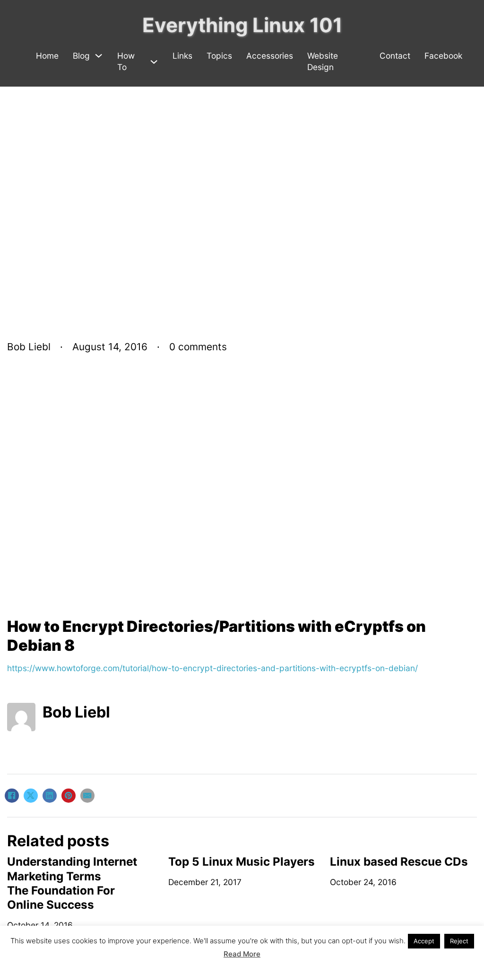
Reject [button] (459, 941)
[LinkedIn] (50, 796)
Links (182, 56)
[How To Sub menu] (154, 62)
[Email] (87, 796)
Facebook (443, 56)
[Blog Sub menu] (99, 56)
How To (126, 61)
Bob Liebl (76, 712)
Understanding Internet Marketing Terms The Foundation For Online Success (72, 883)
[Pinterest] (68, 796)
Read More (242, 953)
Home (47, 56)
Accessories (269, 56)
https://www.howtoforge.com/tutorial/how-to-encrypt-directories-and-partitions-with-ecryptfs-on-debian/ (212, 668)
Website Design (322, 61)
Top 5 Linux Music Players (241, 862)
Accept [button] (424, 941)
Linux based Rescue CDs (399, 862)
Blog (81, 56)
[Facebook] (12, 796)
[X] (31, 796)
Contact (395, 56)
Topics (219, 56)
